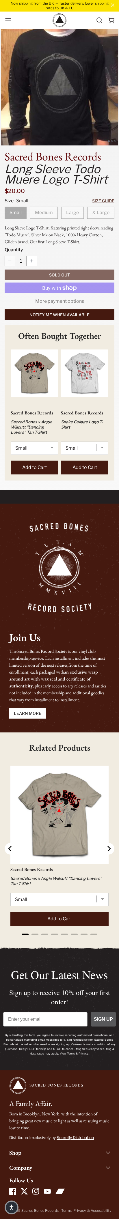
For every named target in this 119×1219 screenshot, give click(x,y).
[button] (8, 20)
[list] (59, 87)
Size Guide (103, 200)
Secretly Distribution (75, 1137)
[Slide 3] (115, 141)
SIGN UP (103, 1019)
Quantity (14, 250)
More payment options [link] (59, 301)
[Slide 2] (112, 141)
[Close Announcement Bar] (112, 5)
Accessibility (101, 1210)
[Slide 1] (109, 141)
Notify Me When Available (59, 314)
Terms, (67, 1210)
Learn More (27, 713)
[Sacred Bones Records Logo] (59, 20)
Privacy (79, 1210)
